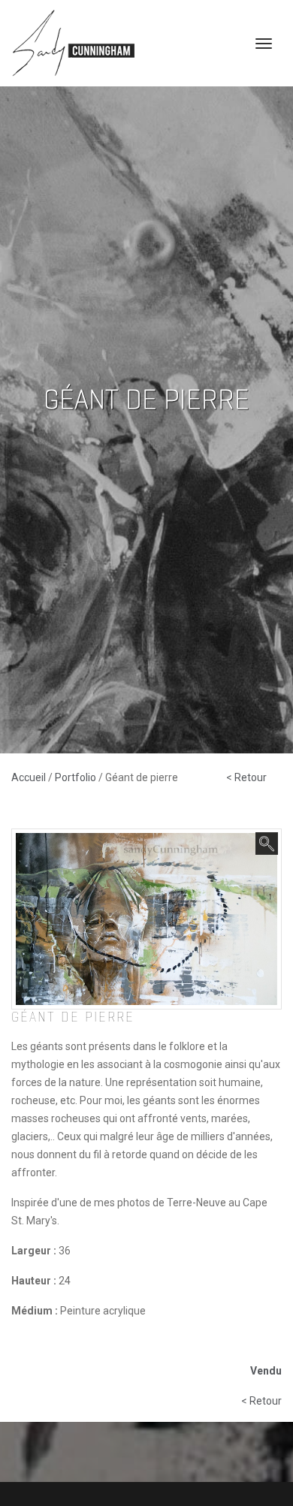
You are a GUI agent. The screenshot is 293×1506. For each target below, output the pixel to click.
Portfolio (76, 777)
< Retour (246, 777)
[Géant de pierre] (146, 918)
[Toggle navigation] (264, 44)
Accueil (29, 777)
